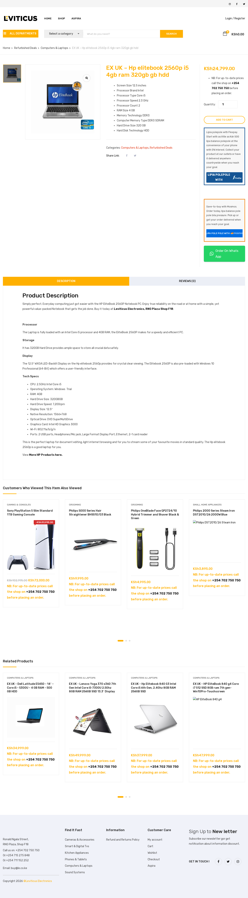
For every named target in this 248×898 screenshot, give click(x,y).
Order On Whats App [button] (226, 253)
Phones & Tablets (76, 859)
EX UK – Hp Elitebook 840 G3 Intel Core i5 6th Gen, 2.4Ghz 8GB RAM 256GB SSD (153, 687)
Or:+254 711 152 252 (16, 860)
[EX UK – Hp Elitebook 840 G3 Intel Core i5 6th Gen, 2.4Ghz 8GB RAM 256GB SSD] (155, 721)
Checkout (154, 859)
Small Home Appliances (207, 504)
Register (239, 18)
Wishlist (152, 853)
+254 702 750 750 (40, 592)
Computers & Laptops (54, 48)
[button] (225, 34)
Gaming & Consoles (19, 504)
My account (155, 839)
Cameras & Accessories (79, 839)
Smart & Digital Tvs (77, 846)
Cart (150, 846)
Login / (229, 18)
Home (48, 18)
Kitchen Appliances (77, 853)
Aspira (76, 18)
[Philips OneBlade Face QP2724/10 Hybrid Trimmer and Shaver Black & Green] (155, 548)
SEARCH (171, 33)
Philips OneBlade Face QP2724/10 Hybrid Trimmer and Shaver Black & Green (155, 514)
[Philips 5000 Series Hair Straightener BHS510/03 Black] (93, 544)
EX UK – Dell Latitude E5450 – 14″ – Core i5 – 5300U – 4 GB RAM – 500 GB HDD (30, 687)
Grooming (75, 504)
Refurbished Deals (25, 48)
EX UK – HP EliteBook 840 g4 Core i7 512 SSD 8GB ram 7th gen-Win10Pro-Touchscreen (216, 687)
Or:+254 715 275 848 (16, 855)
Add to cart (224, 119)
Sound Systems (75, 872)
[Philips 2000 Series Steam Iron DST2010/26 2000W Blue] (217, 539)
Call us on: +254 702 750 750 (21, 850)
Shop (61, 18)
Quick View (31, 564)
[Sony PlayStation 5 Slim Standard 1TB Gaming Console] (31, 545)
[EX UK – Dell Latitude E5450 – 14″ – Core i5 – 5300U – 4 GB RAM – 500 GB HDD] (31, 717)
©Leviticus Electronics (37, 881)
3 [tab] (129, 641)
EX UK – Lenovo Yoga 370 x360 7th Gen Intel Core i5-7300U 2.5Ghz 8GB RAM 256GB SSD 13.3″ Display (92, 687)
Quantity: (210, 104)
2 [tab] (126, 641)
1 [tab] (120, 641)
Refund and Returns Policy (123, 839)
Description (66, 281)
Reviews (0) (187, 281)
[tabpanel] (31, 556)
